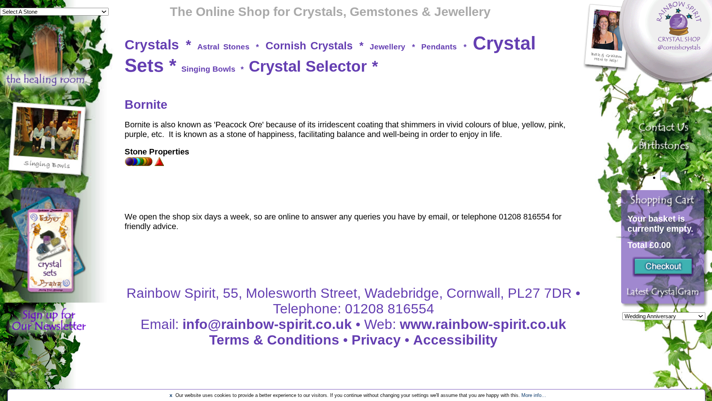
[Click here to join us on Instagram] (664, 295)
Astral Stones (223, 46)
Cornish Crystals (309, 46)
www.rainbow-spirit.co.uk (483, 324)
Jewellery (387, 46)
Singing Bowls (208, 69)
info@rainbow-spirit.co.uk (267, 324)
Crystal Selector (308, 66)
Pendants (439, 46)
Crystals (152, 44)
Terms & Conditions (274, 340)
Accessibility (455, 340)
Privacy (376, 340)
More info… (533, 395)
